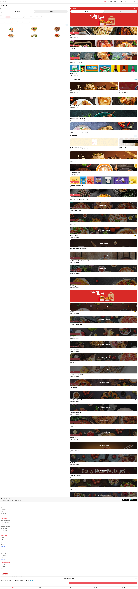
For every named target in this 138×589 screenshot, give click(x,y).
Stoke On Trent (4, 553)
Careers (2, 507)
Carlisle (2, 552)
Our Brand (3, 513)
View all (3, 546)
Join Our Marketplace (5, 520)
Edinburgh (3, 555)
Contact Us (3, 509)
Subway (3, 568)
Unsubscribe (3, 515)
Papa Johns (3, 564)
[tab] (14, 587)
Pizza (2, 542)
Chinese (3, 539)
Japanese (3, 544)
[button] (134, 8)
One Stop (3, 566)
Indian (2, 537)
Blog (2, 511)
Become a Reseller (5, 522)
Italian (2, 541)
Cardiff (2, 557)
